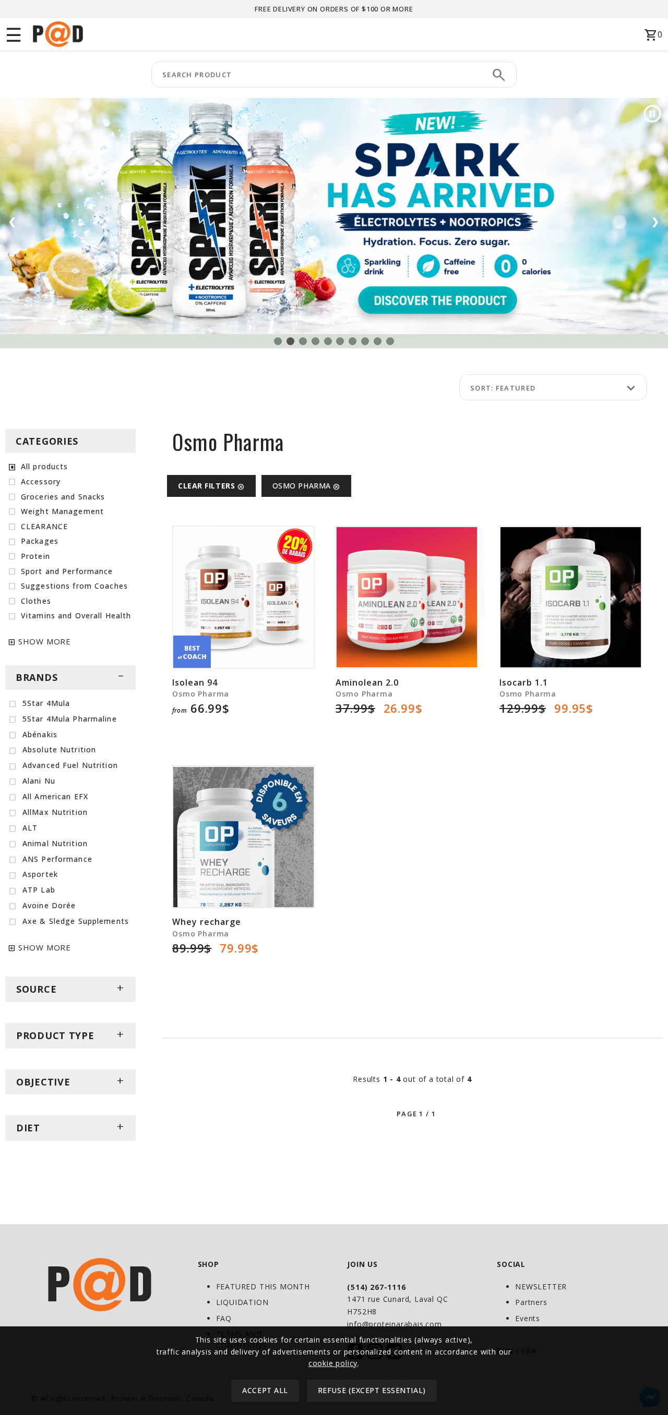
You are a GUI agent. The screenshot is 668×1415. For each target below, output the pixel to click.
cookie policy (332, 1363)
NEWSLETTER (541, 1286)
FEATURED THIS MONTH (263, 1286)
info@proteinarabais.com (394, 1324)
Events (527, 1318)
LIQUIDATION (242, 1302)
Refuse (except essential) (372, 1391)
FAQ (224, 1318)
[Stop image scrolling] (652, 113)
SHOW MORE (44, 641)
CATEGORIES (47, 441)
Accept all (265, 1391)
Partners (531, 1302)
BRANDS (70, 677)
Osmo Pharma (306, 486)
